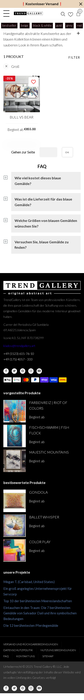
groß (15, 66)
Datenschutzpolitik (18, 650)
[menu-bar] (7, 13)
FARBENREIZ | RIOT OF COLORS (48, 405)
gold (59, 25)
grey (69, 25)
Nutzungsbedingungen (58, 650)
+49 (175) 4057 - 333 (17, 359)
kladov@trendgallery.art (19, 346)
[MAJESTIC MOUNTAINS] (14, 460)
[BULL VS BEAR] (21, 94)
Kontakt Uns (25, 656)
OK (67, 152)
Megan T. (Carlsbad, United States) (29, 582)
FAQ (6, 656)
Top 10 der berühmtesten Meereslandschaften (37, 601)
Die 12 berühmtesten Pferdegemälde (30, 625)
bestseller (9, 25)
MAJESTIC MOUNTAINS (49, 452)
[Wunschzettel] (70, 13)
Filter (74, 57)
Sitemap (47, 656)
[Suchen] (63, 13)
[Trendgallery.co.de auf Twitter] (14, 371)
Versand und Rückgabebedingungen (30, 644)
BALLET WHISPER (44, 517)
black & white (42, 25)
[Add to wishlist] (33, 82)
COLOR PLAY (39, 542)
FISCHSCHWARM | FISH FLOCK (49, 430)
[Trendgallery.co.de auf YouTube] (39, 371)
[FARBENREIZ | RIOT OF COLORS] (14, 411)
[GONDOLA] (14, 501)
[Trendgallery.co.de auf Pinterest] (22, 371)
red (79, 25)
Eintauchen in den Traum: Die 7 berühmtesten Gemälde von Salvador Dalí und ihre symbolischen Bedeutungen (40, 613)
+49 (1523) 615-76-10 (18, 354)
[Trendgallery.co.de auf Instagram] (31, 371)
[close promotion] (80, 4)
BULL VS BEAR (21, 117)
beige (24, 25)
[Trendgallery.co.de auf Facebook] (6, 371)
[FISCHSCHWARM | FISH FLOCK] (14, 436)
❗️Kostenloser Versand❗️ (42, 4)
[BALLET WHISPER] (14, 525)
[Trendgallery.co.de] (28, 13)
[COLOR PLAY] (14, 550)
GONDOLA (38, 492)
